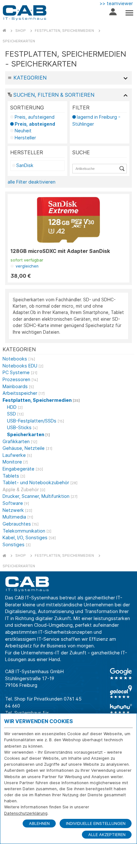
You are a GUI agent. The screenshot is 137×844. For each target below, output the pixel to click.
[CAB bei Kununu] (121, 709)
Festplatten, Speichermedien (64, 30)
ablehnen (39, 823)
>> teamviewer (116, 3)
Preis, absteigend (35, 124)
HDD (15, 407)
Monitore (15, 461)
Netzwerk (17, 510)
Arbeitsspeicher (24, 393)
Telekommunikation (27, 531)
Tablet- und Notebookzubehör (40, 482)
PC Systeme (20, 372)
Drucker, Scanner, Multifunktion (40, 496)
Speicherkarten (19, 41)
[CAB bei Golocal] (121, 691)
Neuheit (23, 130)
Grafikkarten (20, 441)
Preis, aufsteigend (34, 117)
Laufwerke (17, 455)
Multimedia (18, 517)
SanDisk (24, 165)
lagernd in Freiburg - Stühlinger (96, 120)
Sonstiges (17, 544)
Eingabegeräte (23, 468)
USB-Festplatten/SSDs (35, 420)
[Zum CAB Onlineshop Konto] (113, 13)
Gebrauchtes (21, 524)
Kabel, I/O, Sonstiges (29, 537)
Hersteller (25, 137)
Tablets (14, 475)
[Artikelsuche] (123, 168)
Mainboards (18, 386)
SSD (15, 413)
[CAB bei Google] (121, 674)
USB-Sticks (22, 427)
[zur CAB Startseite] (25, 12)
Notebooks (19, 358)
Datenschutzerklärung (25, 813)
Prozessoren (20, 379)
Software (16, 503)
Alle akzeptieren (107, 834)
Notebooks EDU (23, 365)
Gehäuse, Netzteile (27, 448)
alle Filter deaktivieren (31, 182)
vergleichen (26, 266)
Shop (20, 30)
